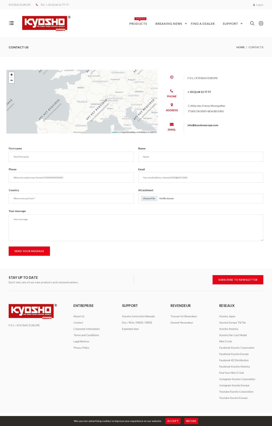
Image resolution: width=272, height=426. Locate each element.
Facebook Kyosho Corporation (236, 347)
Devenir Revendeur (182, 322)
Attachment (145, 190)
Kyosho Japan (227, 316)
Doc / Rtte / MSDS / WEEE (137, 322)
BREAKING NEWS (168, 23)
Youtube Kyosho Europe (233, 397)
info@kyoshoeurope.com (203, 125)
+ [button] (11, 74)
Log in (259, 4)
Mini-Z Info (225, 341)
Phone (12, 169)
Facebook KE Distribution (234, 360)
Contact (78, 322)
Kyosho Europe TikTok (232, 322)
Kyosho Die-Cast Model (233, 335)
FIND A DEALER (203, 23)
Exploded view (130, 328)
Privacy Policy (81, 347)
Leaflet (115, 132)
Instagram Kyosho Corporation (237, 379)
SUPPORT (230, 23)
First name (15, 148)
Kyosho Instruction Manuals (138, 316)
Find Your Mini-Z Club (231, 372)
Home (240, 47)
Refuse (191, 420)
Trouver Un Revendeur (184, 316)
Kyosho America (228, 328)
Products (138, 21)
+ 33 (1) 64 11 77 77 (199, 91)
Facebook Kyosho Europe (234, 353)
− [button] (11, 80)
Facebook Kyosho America (234, 366)
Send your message (29, 251)
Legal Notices (81, 341)
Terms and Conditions (86, 335)
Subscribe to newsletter (238, 279)
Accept (173, 420)
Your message (17, 211)
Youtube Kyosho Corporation (236, 391)
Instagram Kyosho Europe (234, 385)
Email (141, 169)
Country (14, 190)
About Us (79, 316)
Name (141, 148)
